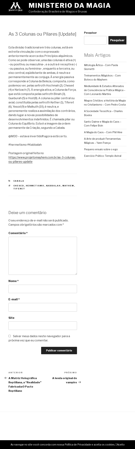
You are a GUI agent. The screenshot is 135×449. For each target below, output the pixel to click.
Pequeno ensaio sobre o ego (101, 149)
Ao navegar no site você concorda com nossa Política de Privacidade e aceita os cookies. (63, 444)
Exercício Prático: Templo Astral (102, 155)
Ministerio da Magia (70, 5)
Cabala (18, 181)
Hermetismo (35, 185)
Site (11, 318)
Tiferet (19, 188)
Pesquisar (90, 32)
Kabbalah (53, 185)
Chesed (18, 185)
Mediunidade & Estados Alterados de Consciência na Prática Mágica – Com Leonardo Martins (104, 90)
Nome (13, 281)
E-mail (14, 299)
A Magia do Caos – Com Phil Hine (103, 132)
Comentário (18, 233)
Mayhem (68, 185)
